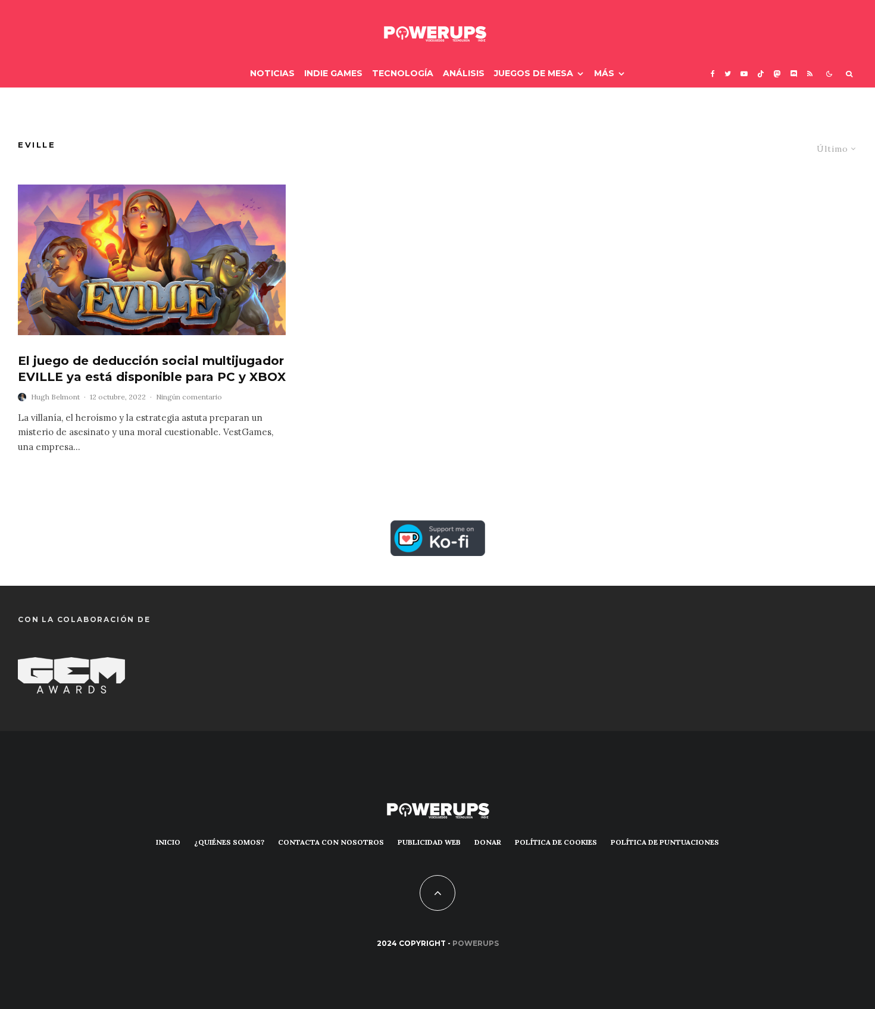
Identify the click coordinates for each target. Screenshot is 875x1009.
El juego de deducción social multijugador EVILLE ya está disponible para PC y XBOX (152, 369)
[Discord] (794, 74)
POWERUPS (475, 943)
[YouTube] (744, 74)
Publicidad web (429, 842)
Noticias (272, 73)
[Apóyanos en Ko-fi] (437, 530)
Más (604, 73)
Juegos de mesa (533, 73)
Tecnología (402, 73)
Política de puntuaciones (665, 842)
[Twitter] (728, 74)
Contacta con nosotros (331, 842)
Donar (487, 842)
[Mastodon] (777, 74)
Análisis (464, 73)
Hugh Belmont (55, 396)
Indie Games (333, 73)
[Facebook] (713, 74)
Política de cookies (556, 842)
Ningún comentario (189, 396)
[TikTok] (760, 74)
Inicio (168, 842)
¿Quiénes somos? (229, 842)
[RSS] (809, 74)
